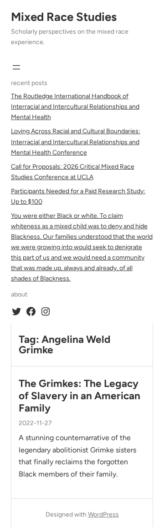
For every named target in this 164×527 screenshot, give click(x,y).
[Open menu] (16, 67)
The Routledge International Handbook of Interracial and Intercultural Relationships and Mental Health (75, 106)
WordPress (103, 514)
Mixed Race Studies (64, 17)
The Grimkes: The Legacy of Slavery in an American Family (79, 395)
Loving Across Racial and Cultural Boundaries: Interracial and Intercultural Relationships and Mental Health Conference (75, 141)
